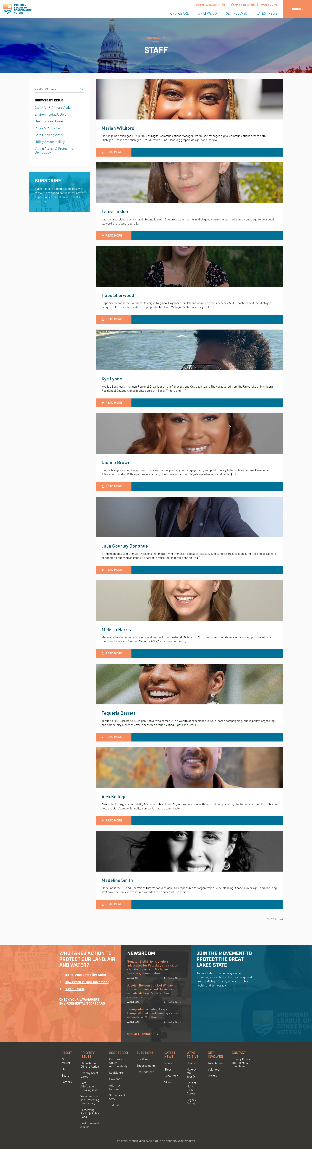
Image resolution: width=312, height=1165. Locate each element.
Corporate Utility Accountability (118, 1062)
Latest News (266, 13)
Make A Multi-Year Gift (192, 1073)
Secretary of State (117, 1097)
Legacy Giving (191, 1101)
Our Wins (142, 1059)
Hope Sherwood (118, 295)
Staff (64, 1069)
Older (271, 919)
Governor (115, 1079)
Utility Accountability (50, 142)
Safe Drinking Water (49, 135)
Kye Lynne (112, 379)
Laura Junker (115, 211)
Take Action (215, 1063)
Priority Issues (87, 1055)
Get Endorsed (145, 1072)
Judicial (114, 1105)
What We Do (207, 13)
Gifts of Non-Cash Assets (191, 1088)
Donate (297, 9)
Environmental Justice (50, 114)
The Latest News (172, 978)
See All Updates (141, 1034)
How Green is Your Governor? (87, 982)
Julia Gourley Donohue (125, 546)
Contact (239, 1053)
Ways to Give (268, 4)
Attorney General (115, 1087)
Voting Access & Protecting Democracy (54, 150)
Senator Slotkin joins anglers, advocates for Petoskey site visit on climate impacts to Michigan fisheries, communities (152, 967)
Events (212, 1076)
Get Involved (236, 13)
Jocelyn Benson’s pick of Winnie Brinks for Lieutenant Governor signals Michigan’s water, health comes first (150, 991)
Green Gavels (74, 989)
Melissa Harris (116, 629)
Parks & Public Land (49, 128)
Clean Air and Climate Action (89, 1064)
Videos (168, 1082)
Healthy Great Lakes (49, 121)
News (168, 1063)
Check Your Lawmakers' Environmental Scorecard (82, 1002)
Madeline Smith (117, 880)
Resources (171, 1076)
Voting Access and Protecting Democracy (89, 1100)
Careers (66, 1082)
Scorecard (118, 1053)
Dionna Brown (116, 462)
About (66, 1053)
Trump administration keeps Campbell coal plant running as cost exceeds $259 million (153, 1013)
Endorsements (146, 1065)
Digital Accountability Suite (85, 975)
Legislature (116, 1072)
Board (65, 1075)
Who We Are (179, 13)
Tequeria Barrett (118, 713)
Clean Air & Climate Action (53, 108)
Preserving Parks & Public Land (90, 1113)
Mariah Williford (118, 128)
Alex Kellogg (114, 796)
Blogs (168, 1069)
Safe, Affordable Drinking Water (90, 1086)
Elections (145, 1053)
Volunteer (214, 1069)
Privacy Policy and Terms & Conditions (241, 1062)
